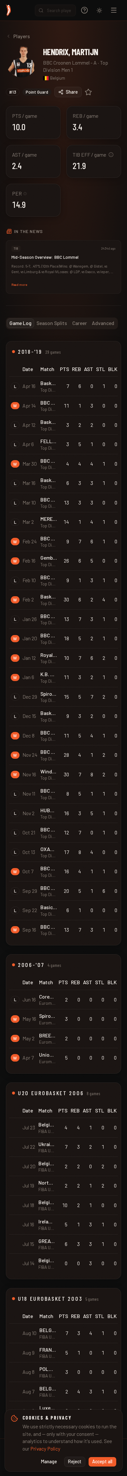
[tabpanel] (63, 884)
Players (21, 36)
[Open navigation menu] (113, 10)
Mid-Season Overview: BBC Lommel (44, 257)
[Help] (84, 10)
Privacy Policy (45, 1448)
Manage (49, 1461)
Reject (74, 1461)
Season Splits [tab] (51, 323)
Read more (19, 285)
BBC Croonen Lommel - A (70, 62)
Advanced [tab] (103, 323)
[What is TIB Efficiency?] (111, 154)
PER (19, 193)
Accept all (102, 1461)
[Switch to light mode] (99, 10)
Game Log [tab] (20, 323)
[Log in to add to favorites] (88, 92)
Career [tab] (79, 323)
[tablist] (62, 323)
